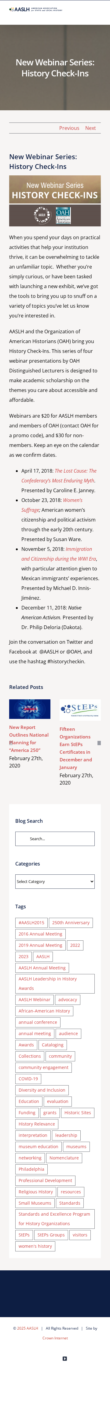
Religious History (36, 1192)
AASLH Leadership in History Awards (48, 983)
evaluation (57, 1101)
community (60, 1056)
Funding (27, 1112)
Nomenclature (64, 1158)
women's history (35, 1246)
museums (76, 1146)
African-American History (44, 1011)
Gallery (30, 716)
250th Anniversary (71, 922)
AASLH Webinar (34, 999)
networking (30, 1158)
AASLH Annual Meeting (42, 968)
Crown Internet (55, 1338)
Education (29, 1101)
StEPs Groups (51, 1235)
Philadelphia (31, 1169)
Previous (69, 128)
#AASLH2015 (31, 922)
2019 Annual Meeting (40, 945)
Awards (26, 1045)
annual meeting (35, 1033)
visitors (80, 1235)
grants (50, 1112)
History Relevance (37, 1124)
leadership (66, 1135)
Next (90, 128)
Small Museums (35, 1203)
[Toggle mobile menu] (98, 15)
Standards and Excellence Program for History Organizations (54, 1218)
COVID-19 (28, 1079)
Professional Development (45, 1180)
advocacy (67, 999)
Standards (69, 1203)
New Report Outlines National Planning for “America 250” (28, 702)
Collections (30, 1056)
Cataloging (53, 1045)
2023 (23, 956)
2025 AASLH (27, 1328)
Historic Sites (77, 1112)
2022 (75, 945)
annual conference (38, 1022)
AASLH (43, 956)
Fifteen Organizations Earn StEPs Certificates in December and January (79, 703)
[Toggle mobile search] (87, 15)
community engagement (43, 1067)
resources (71, 1192)
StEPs (24, 1235)
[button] (11, 743)
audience (68, 1033)
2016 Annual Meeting (40, 934)
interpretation (33, 1135)
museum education (38, 1146)
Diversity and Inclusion (42, 1090)
